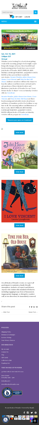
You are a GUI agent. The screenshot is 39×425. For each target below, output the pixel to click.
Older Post (6, 312)
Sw (7, 97)
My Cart (19, 17)
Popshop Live (5, 363)
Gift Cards (4, 357)
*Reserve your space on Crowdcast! (19, 120)
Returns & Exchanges (8, 335)
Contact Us (4, 352)
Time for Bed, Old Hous (19, 99)
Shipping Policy (6, 332)
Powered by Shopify (28, 408)
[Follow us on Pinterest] (37, 307)
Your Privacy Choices (8, 340)
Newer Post (32, 312)
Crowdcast (10, 93)
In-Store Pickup (6, 337)
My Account (5, 349)
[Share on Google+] (34, 307)
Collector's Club (6, 360)
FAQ (2, 355)
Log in (27, 17)
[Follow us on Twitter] (31, 307)
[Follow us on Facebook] (29, 307)
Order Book (19, 132)
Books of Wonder (15, 408)
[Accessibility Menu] (5, 419)
